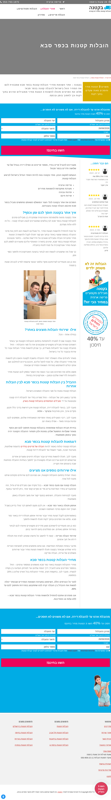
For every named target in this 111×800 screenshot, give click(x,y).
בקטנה (94, 9)
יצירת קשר (106, 739)
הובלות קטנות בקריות (24, 739)
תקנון (109, 776)
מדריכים (107, 726)
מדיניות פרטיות (104, 770)
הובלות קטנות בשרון (97, 78)
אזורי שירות (106, 733)
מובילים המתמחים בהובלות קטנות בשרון (42, 401)
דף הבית (108, 78)
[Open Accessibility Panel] (3, 796)
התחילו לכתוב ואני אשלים (100, 124)
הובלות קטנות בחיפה (24, 733)
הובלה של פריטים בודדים (32, 446)
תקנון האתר (72, 140)
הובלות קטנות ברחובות (58, 739)
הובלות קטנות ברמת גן (59, 745)
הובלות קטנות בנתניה (24, 745)
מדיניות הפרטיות (88, 140)
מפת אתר (107, 751)
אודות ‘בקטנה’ (105, 745)
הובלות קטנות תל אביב (58, 733)
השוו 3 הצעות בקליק (101, 789)
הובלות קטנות (62, 726)
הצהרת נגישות (105, 764)
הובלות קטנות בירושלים (23, 726)
